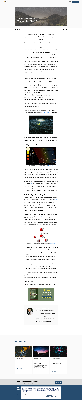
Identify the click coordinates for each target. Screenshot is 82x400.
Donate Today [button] (75, 1)
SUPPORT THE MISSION (20, 392)
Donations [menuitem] (61, 389)
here (31, 183)
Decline (56, 396)
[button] (1, 398)
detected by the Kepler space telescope (36, 184)
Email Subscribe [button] (58, 382)
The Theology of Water (41, 216)
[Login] (68, 1)
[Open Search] (70, 1)
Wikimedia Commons (50, 165)
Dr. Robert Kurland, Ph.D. (21, 18)
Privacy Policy (24, 399)
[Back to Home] (8, 2)
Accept (50, 396)
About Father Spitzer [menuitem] (61, 391)
